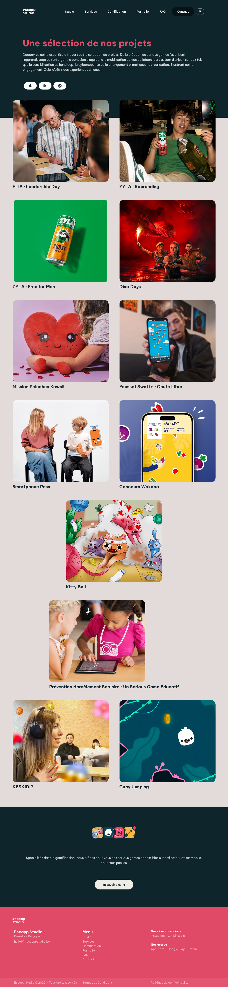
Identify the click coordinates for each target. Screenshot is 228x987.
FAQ (162, 11)
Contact (183, 11)
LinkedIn (179, 935)
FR (200, 11)
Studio (69, 11)
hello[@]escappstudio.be (32, 941)
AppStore (157, 949)
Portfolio (142, 11)
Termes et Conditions (97, 982)
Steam (192, 949)
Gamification (116, 11)
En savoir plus (111, 884)
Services (91, 11)
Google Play (176, 949)
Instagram (158, 935)
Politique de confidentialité (170, 982)
